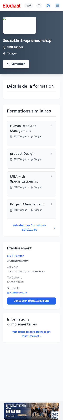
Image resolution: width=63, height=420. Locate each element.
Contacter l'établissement (31, 301)
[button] (31, 411)
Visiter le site (18, 293)
